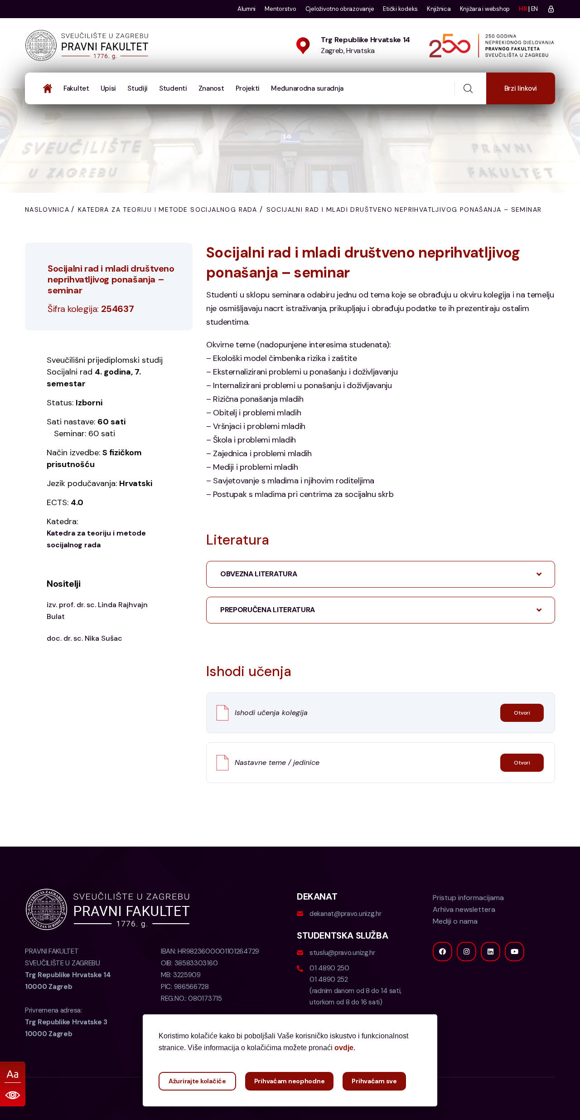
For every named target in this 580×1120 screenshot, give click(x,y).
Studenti (173, 88)
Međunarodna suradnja (307, 88)
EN (534, 9)
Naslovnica (47, 209)
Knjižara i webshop (485, 9)
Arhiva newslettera (464, 909)
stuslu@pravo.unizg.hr (342, 952)
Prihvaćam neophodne (289, 1081)
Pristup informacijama (468, 897)
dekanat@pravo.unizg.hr (345, 913)
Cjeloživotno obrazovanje (339, 9)
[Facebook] (442, 951)
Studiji (137, 88)
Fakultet (76, 88)
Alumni (246, 9)
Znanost (211, 88)
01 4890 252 (328, 979)
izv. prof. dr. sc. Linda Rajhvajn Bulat (97, 610)
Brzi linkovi (520, 88)
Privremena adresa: (66, 1022)
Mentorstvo (280, 9)
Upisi (108, 88)
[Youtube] (514, 951)
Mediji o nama (455, 921)
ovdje (343, 1048)
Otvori (522, 712)
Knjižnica (439, 9)
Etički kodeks (400, 9)
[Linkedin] (490, 951)
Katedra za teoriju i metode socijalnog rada (167, 209)
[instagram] (466, 951)
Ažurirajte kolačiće (197, 1081)
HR (523, 9)
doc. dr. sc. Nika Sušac (84, 638)
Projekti (248, 88)
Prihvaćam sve (374, 1081)
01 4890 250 (329, 968)
